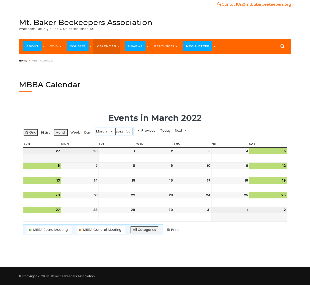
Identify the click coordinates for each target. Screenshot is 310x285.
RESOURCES (164, 46)
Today (165, 130)
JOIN (54, 46)
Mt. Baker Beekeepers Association (85, 22)
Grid (30, 133)
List (45, 133)
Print (173, 230)
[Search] (282, 46)
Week (75, 132)
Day (87, 132)
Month (60, 132)
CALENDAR (106, 46)
